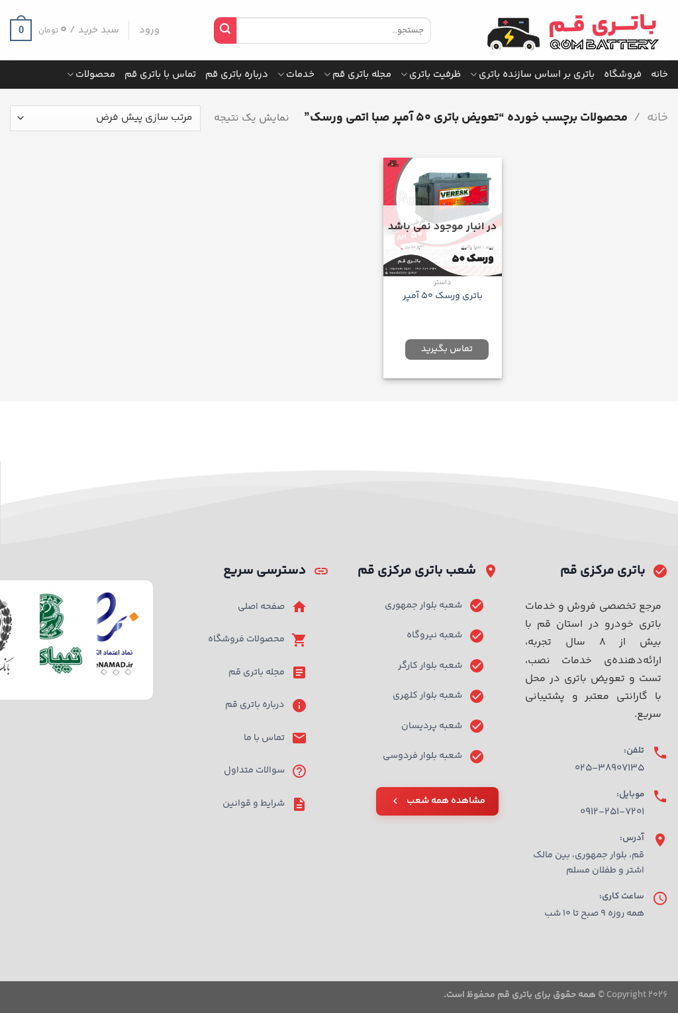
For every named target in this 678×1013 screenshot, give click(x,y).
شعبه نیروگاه (434, 635)
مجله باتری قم (361, 74)
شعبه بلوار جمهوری (423, 605)
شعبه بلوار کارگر (430, 666)
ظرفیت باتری (435, 74)
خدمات (300, 74)
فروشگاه (623, 74)
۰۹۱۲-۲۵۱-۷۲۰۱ (612, 812)
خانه (659, 74)
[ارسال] (225, 30)
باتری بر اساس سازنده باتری (537, 74)
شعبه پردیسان (431, 726)
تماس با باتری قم (160, 74)
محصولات (95, 74)
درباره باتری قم (236, 74)
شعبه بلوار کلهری (427, 695)
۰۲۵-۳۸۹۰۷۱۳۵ (609, 768)
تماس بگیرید (447, 349)
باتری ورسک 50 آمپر (443, 296)
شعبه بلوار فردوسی (422, 756)
